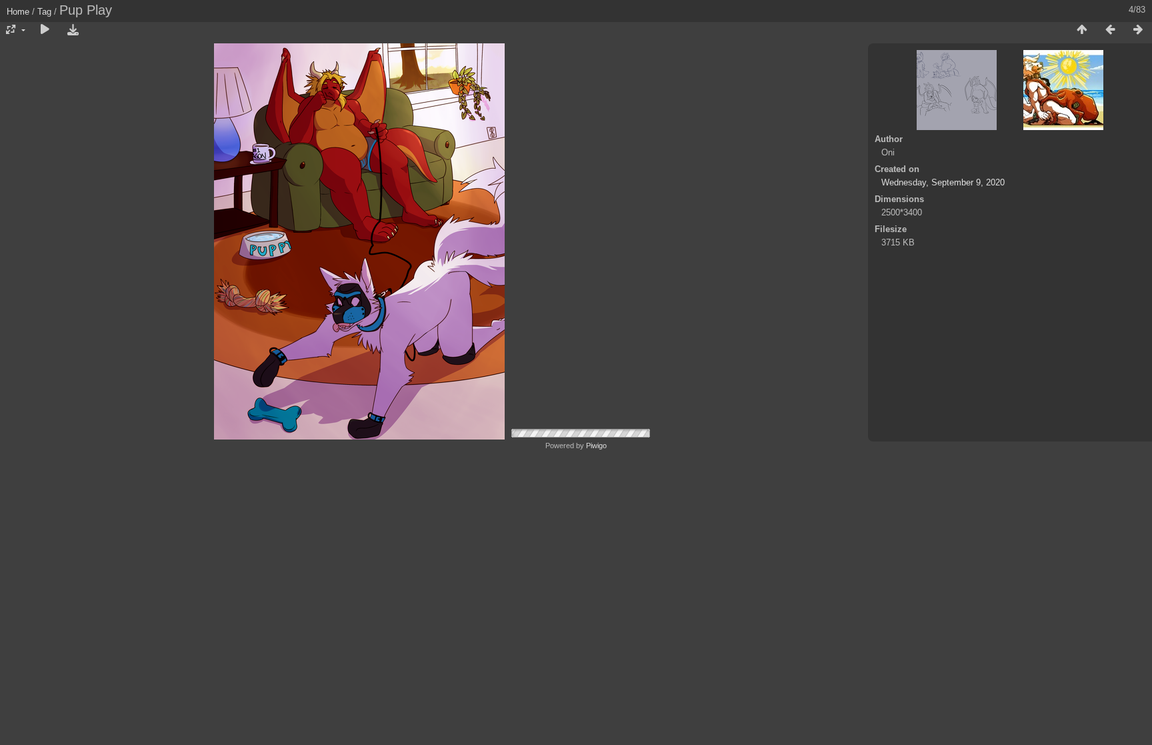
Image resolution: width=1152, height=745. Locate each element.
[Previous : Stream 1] (1110, 30)
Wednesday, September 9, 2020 (943, 182)
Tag (44, 12)
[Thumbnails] (1082, 30)
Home (18, 12)
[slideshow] (45, 30)
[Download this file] (73, 30)
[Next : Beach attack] (1138, 30)
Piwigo (596, 446)
